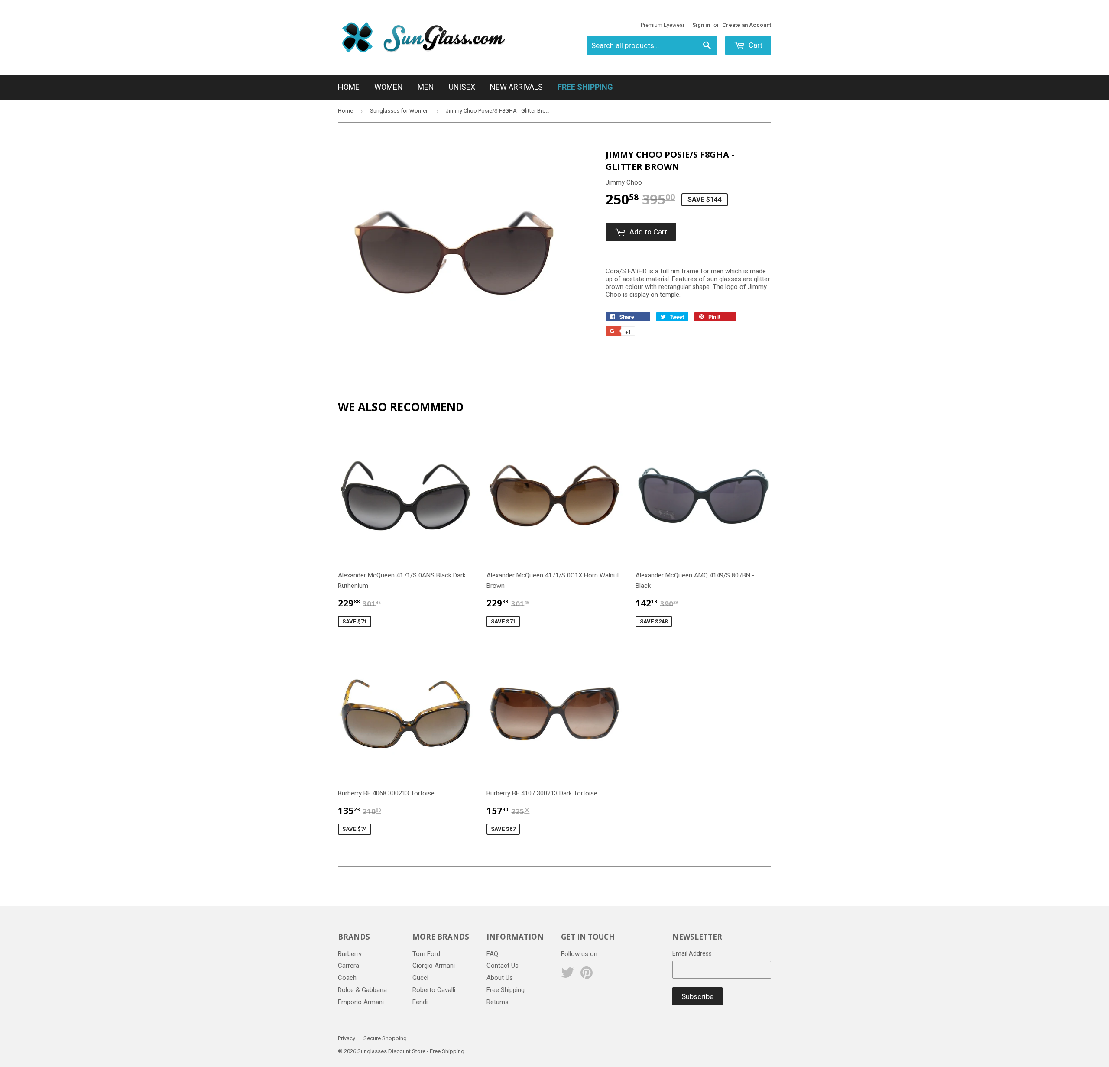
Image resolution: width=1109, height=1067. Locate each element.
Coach (347, 978)
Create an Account (746, 25)
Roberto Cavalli (433, 990)
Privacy (346, 1038)
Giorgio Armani (433, 966)
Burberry (350, 954)
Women (388, 86)
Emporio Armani (361, 1002)
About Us (499, 978)
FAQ (492, 954)
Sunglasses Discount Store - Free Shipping (410, 1051)
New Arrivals (516, 86)
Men (426, 86)
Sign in (701, 25)
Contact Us (502, 966)
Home (349, 86)
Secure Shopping (385, 1038)
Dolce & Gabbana (362, 990)
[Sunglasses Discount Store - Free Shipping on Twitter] (567, 975)
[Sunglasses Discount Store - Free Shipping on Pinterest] (586, 975)
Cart (754, 45)
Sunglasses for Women (399, 110)
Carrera (348, 966)
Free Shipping (505, 990)
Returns (497, 1002)
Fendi (420, 1002)
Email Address (692, 953)
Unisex (462, 86)
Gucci (420, 978)
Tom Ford (426, 954)
